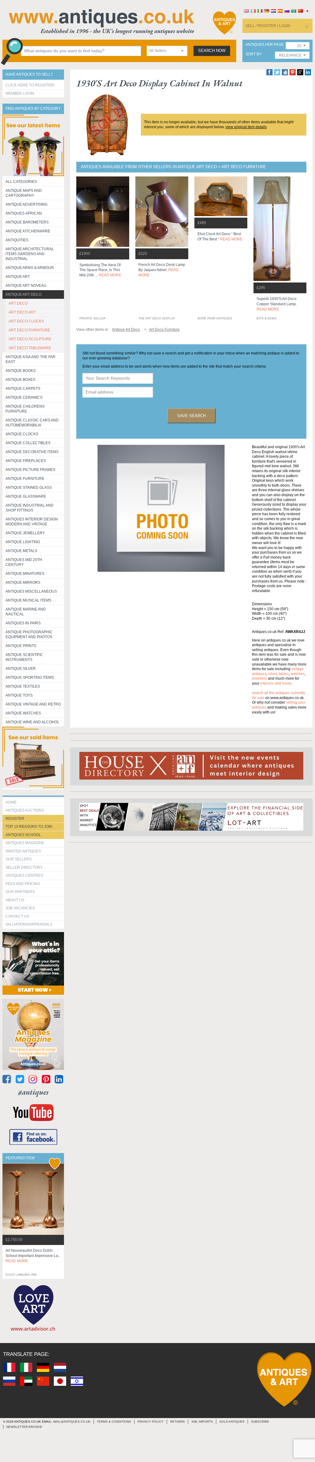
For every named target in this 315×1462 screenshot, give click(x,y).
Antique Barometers (27, 222)
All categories (21, 182)
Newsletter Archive (24, 1426)
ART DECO (18, 303)
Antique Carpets (23, 388)
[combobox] (167, 51)
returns (177, 1421)
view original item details (246, 127)
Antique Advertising (26, 204)
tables (284, 674)
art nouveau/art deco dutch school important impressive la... (33, 1255)
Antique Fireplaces (26, 461)
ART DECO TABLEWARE (30, 348)
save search (191, 415)
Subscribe (260, 1421)
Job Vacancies (20, 908)
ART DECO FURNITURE (29, 330)
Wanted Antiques (23, 851)
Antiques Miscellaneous (31, 591)
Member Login (20, 93)
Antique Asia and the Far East (30, 359)
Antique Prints (21, 646)
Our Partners (20, 892)
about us (15, 900)
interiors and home (276, 683)
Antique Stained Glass (29, 487)
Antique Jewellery (25, 533)
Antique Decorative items (32, 452)
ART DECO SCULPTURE (30, 339)
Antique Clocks (22, 434)
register (15, 818)
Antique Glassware (26, 496)
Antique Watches (23, 713)
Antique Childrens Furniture (25, 408)
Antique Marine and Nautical (26, 611)
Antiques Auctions (25, 810)
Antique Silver (21, 668)
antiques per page (264, 45)
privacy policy (151, 1421)
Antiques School (23, 835)
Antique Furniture (25, 478)
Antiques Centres (24, 875)
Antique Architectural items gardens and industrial (30, 254)
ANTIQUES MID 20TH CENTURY (24, 562)
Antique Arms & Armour (30, 268)
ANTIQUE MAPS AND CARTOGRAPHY (24, 193)
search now (211, 51)
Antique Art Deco (24, 294)
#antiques (33, 1092)
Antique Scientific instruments (24, 657)
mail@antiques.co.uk (71, 1421)
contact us (17, 916)
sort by (253, 54)
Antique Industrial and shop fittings (30, 507)
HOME (11, 802)
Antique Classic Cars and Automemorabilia (32, 422)
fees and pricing (23, 884)
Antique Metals (21, 551)
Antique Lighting (23, 542)
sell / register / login (267, 26)
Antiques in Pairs (23, 623)
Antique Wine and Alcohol (32, 722)
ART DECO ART (22, 312)
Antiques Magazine (25, 843)
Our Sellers (19, 859)
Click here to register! (30, 85)
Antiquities (17, 240)
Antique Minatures (25, 573)
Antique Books (21, 371)
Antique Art (18, 277)
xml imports (202, 1421)
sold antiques (232, 1421)
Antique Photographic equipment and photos (29, 634)
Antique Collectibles (28, 443)
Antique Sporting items (30, 677)
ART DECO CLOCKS (26, 321)
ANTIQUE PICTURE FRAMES (30, 470)
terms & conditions (114, 1421)
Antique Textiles (23, 686)
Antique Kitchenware (28, 231)
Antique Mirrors (23, 582)
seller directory (24, 867)
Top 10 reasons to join (29, 826)
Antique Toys (19, 695)
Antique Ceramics (24, 397)
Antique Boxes (20, 379)
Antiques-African (24, 213)
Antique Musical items (28, 600)
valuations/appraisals (29, 924)
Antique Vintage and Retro (33, 704)
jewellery (259, 678)
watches (298, 674)
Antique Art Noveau (26, 285)
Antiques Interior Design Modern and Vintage (32, 521)
